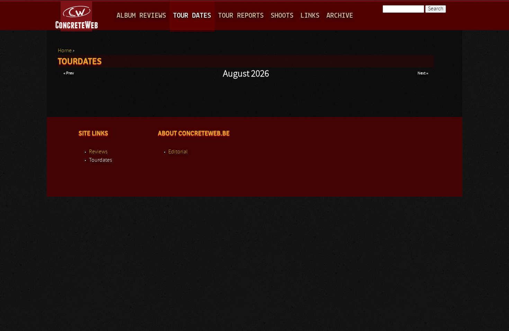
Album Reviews (141, 15)
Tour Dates (192, 15)
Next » (423, 73)
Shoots (282, 15)
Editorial (178, 152)
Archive (340, 15)
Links (310, 15)
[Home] (77, 15)
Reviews (98, 152)
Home (65, 51)
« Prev (68, 73)
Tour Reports (241, 15)
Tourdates (100, 160)
